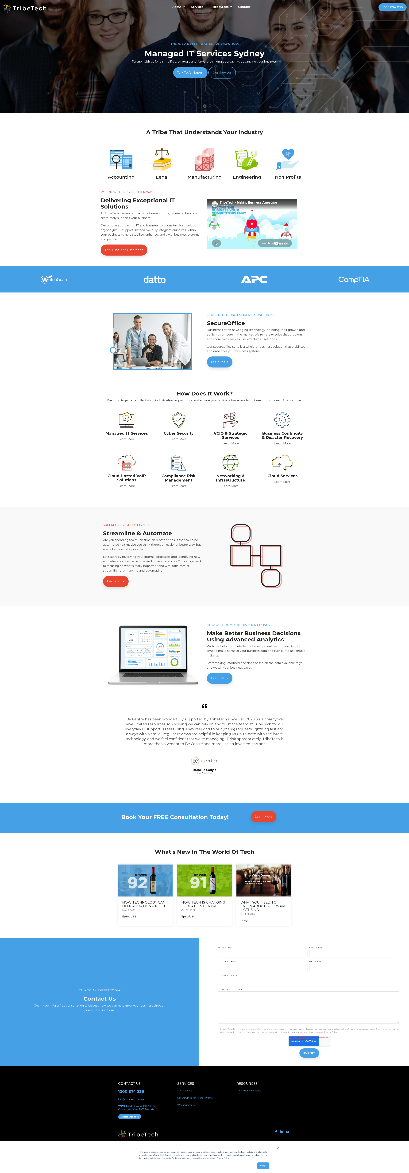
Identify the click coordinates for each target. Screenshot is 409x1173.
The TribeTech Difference (124, 250)
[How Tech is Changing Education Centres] (204, 881)
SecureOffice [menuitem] (184, 1090)
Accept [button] (263, 1165)
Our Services (222, 72)
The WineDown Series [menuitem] (248, 1090)
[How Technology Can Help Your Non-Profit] (145, 881)
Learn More (219, 362)
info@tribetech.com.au (131, 1099)
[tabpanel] (204, 739)
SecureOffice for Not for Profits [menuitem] (194, 1097)
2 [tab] (206, 781)
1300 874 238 (131, 1091)
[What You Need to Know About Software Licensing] (263, 881)
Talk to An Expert (190, 72)
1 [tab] (202, 781)
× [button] (278, 1147)
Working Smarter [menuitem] (187, 1105)
